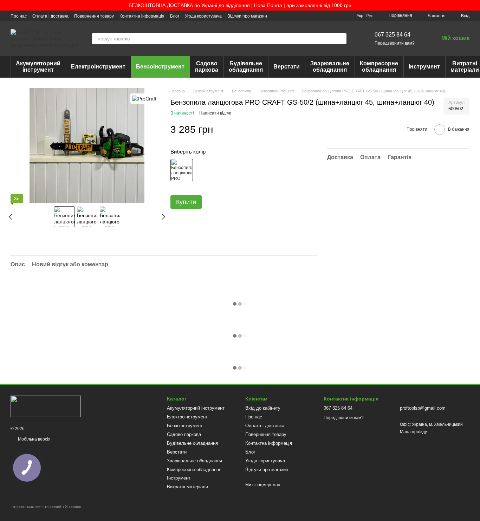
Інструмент (424, 67)
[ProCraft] (144, 98)
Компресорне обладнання (379, 66)
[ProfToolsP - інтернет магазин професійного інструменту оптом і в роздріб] (46, 406)
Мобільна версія (34, 439)
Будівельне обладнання (246, 66)
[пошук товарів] (340, 38)
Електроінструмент (98, 67)
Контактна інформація (141, 16)
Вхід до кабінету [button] (262, 408)
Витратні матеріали (187, 486)
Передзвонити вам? (395, 43)
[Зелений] (181, 170)
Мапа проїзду (413, 431)
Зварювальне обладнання (329, 66)
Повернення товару (94, 16)
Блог (174, 16)
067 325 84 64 (392, 35)
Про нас (19, 16)
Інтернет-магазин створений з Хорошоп (46, 506)
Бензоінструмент (160, 67)
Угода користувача (203, 16)
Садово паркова (206, 66)
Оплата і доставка (50, 16)
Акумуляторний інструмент (38, 66)
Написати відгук (215, 113)
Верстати (286, 67)
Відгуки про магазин (247, 16)
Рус (369, 16)
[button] (474, 5)
